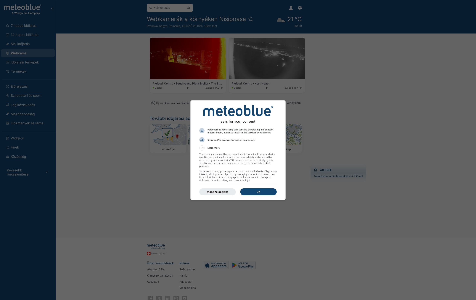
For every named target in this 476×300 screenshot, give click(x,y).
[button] (238, 148)
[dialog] (238, 150)
